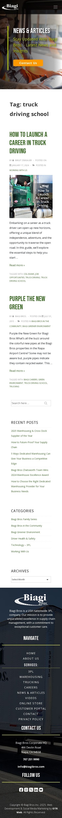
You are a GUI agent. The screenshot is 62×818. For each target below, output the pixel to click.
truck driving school (35, 383)
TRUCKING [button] (31, 682)
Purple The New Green (27, 303)
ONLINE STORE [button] (31, 703)
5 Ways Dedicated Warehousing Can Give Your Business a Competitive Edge (30, 458)
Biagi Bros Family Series (24, 519)
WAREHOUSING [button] (31, 677)
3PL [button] (31, 671)
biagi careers (30, 379)
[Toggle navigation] (55, 7)
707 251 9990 (31, 759)
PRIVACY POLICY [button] (31, 719)
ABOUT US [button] (31, 658)
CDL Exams (29, 274)
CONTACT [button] (31, 714)
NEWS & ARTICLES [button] (31, 693)
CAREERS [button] (31, 687)
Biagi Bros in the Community (26, 525)
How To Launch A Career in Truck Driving (28, 143)
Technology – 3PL (21, 545)
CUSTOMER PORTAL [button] (31, 708)
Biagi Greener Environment (36, 326)
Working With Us (18, 170)
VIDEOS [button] (31, 698)
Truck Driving (32, 277)
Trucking (14, 386)
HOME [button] (31, 653)
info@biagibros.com (31, 766)
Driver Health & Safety (23, 538)
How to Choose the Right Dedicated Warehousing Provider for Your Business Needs (30, 486)
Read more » (17, 265)
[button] (10, 7)
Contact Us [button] (28, 63)
